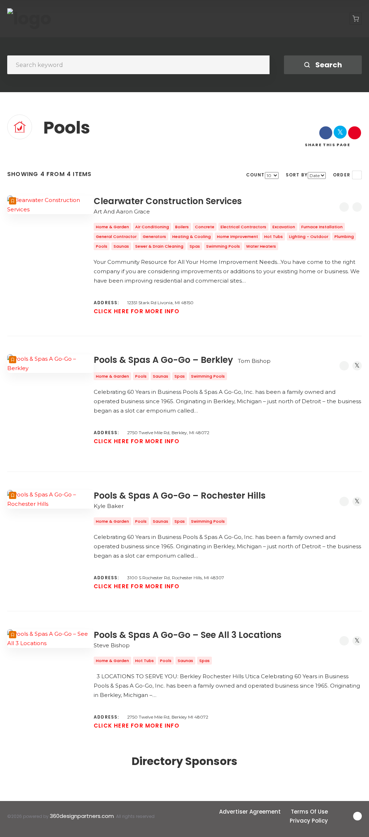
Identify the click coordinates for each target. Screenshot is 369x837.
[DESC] (357, 175)
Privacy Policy (309, 820)
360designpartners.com (82, 816)
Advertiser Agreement (250, 811)
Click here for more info (136, 311)
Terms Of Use (309, 811)
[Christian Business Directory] (29, 18)
